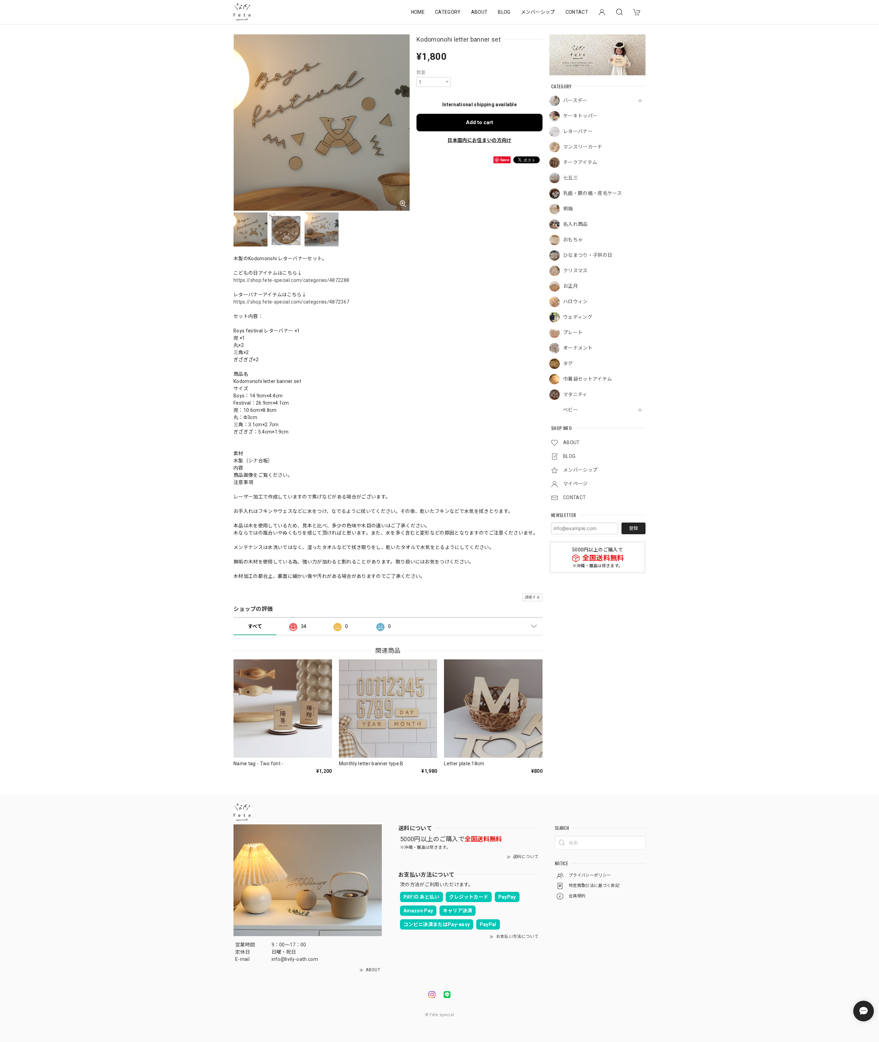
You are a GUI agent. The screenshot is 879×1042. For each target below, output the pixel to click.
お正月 (570, 286)
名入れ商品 (575, 224)
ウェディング (577, 317)
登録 (633, 528)
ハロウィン (575, 301)
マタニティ (575, 394)
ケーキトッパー (580, 116)
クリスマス (575, 270)
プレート (573, 332)
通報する (532, 597)
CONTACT (577, 12)
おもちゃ (573, 239)
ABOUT (479, 12)
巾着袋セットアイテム (587, 379)
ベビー (570, 410)
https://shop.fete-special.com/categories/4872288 (291, 280)
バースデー (575, 100)
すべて (255, 626)
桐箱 (568, 208)
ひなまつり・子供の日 (587, 255)
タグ (568, 363)
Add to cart (479, 122)
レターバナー (578, 131)
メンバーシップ (538, 12)
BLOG (504, 12)
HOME (418, 12)
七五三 (570, 177)
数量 (421, 72)
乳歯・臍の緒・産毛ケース (592, 193)
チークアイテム (580, 162)
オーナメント (578, 348)
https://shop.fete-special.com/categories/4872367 (291, 302)
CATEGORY (448, 12)
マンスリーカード (583, 147)
